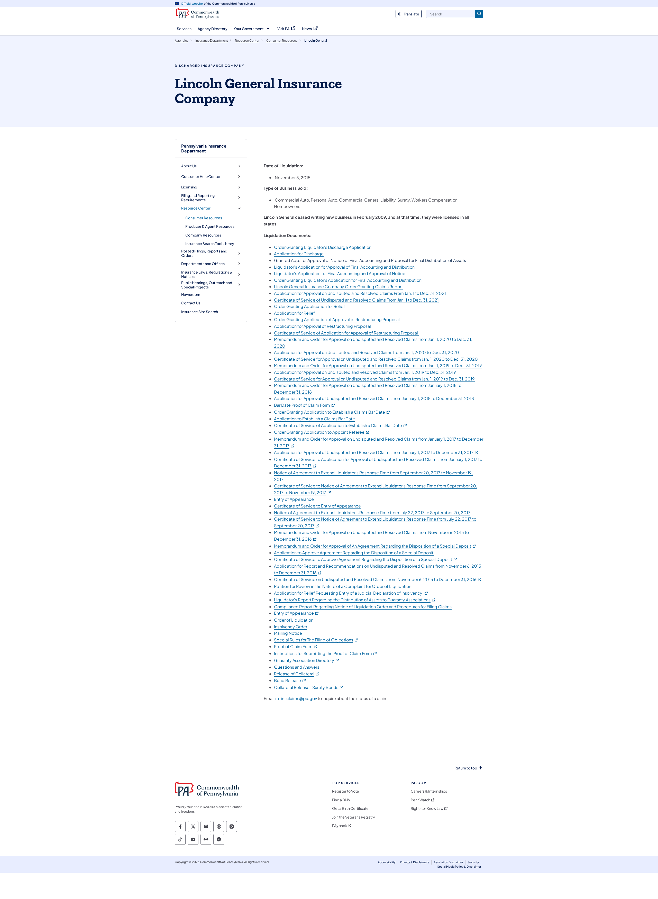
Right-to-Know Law (427, 808)
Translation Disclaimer (448, 862)
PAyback (339, 825)
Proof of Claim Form (296, 646)
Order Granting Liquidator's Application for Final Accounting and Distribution (348, 280)
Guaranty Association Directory (307, 660)
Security (473, 862)
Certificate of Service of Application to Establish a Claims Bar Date (340, 425)
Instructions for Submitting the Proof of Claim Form (325, 653)
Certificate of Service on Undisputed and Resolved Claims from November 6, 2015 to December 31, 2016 (378, 579)
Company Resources (203, 235)
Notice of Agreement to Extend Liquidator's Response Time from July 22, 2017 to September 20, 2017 (372, 512)
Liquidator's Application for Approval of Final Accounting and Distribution (344, 267)
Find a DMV (341, 800)
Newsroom (190, 294)
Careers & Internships (429, 791)
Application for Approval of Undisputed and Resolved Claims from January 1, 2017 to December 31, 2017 (376, 452)
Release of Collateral (297, 673)
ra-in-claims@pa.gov (296, 698)
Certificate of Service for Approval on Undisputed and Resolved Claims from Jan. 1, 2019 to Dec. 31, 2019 (374, 379)
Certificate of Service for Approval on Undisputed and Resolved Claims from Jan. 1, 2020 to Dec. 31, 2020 (376, 359)
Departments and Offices (203, 263)
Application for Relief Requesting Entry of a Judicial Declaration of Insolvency (351, 593)
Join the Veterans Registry (353, 817)
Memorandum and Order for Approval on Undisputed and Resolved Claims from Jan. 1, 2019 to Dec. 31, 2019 (378, 365)
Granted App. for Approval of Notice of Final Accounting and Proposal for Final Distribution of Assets (370, 260)
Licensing (189, 187)
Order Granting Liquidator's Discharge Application (322, 247)
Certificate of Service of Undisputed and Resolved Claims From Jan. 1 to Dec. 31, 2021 (356, 300)
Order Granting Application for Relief (309, 306)
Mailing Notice (288, 633)
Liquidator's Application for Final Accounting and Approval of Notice (339, 273)
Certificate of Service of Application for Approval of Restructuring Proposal (346, 332)
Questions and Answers (296, 667)
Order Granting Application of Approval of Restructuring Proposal (337, 319)
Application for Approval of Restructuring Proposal (322, 326)
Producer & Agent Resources (209, 226)
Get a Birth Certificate (350, 808)
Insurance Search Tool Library (209, 243)
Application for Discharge (299, 253)
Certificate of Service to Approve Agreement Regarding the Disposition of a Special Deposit (366, 559)
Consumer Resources (203, 217)
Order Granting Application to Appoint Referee (322, 432)
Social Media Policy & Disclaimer (459, 866)
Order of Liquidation (293, 620)
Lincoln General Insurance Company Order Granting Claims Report (338, 286)
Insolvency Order (290, 626)
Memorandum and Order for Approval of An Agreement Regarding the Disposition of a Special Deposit (375, 546)
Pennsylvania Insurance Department (203, 148)
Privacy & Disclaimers (414, 862)
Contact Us (190, 303)
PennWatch (420, 800)
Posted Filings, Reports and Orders (204, 253)
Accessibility (387, 862)
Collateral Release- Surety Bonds (309, 687)
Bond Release (290, 680)
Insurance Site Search (199, 311)
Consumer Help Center (201, 176)
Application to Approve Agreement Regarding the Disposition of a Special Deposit (354, 552)
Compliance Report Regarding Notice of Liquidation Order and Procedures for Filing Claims (363, 606)
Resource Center (196, 208)
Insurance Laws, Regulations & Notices (206, 274)
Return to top (465, 768)
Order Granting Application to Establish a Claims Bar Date (332, 412)
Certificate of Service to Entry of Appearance (317, 505)
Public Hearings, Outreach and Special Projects (206, 284)
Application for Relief (294, 313)
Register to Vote (345, 791)
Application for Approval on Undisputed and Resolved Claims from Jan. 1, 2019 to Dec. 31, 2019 (365, 372)
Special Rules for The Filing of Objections (316, 639)
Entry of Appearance (294, 499)
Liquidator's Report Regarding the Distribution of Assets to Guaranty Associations (355, 599)
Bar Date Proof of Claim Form (304, 405)
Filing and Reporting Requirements (198, 197)
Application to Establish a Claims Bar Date (314, 418)
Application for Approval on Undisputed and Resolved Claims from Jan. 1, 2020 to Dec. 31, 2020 (366, 352)
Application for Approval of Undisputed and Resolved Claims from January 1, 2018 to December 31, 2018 (374, 398)
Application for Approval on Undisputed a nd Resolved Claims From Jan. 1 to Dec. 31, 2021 (360, 293)
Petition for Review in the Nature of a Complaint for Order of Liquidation (342, 586)
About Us (189, 166)
